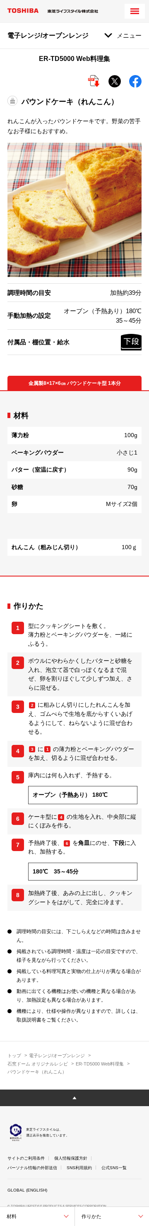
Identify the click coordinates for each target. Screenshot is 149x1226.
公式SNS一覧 (114, 1167)
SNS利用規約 (79, 1167)
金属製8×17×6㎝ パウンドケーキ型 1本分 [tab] (75, 383)
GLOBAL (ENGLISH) (27, 1190)
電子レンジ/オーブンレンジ (57, 1055)
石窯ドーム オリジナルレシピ (37, 1063)
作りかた (91, 1216)
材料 (12, 1216)
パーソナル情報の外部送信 (32, 1167)
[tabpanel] (74, 483)
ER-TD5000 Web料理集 (100, 1063)
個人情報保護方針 (70, 1158)
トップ (14, 1055)
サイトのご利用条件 (26, 1158)
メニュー (129, 35)
